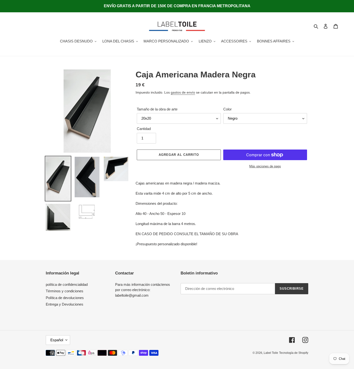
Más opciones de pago (265, 166)
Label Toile (271, 353)
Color (227, 109)
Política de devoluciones (65, 298)
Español (56, 340)
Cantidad (144, 129)
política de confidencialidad (67, 284)
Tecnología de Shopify (293, 353)
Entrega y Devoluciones (64, 304)
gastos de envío (183, 92)
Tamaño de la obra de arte (157, 109)
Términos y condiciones (64, 291)
